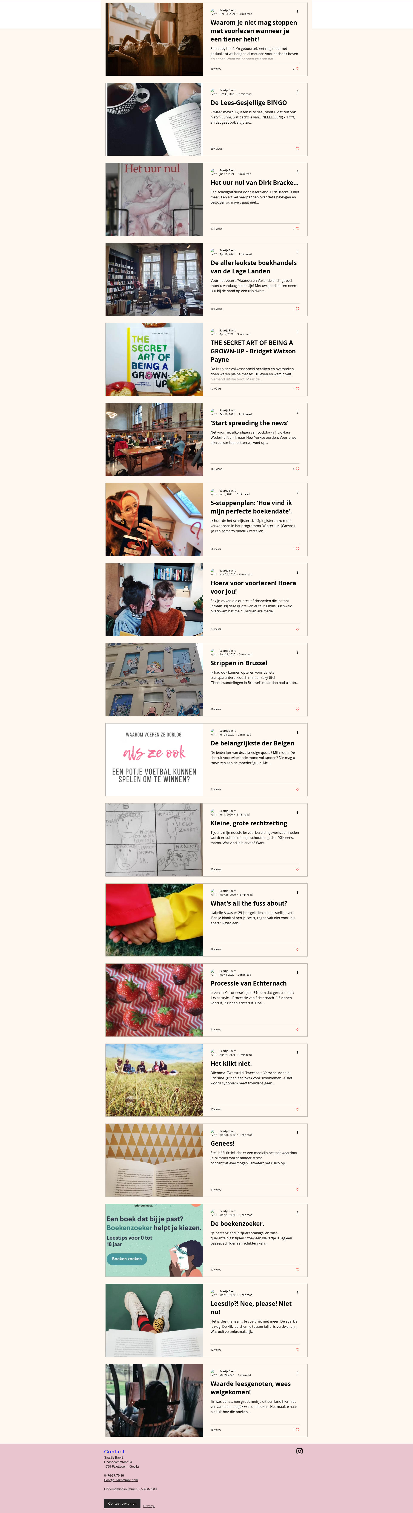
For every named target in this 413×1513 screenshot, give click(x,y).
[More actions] (299, 11)
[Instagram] (299, 1451)
